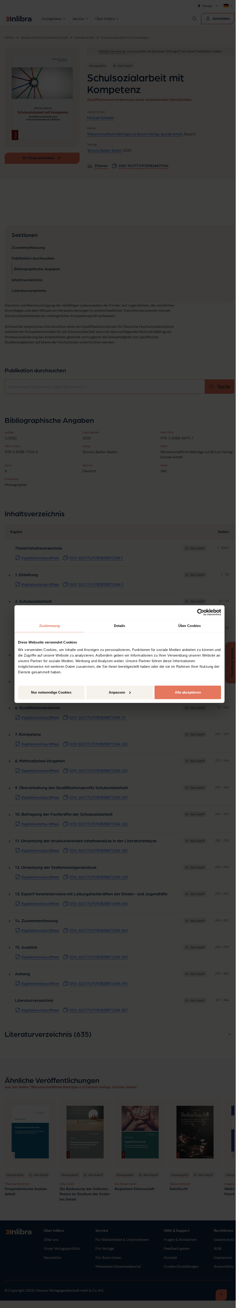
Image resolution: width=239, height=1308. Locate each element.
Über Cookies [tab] (189, 626)
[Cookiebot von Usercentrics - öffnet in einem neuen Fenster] (200, 612)
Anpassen (117, 692)
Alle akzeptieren (188, 692)
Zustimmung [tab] (49, 626)
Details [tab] (119, 626)
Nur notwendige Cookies (51, 692)
